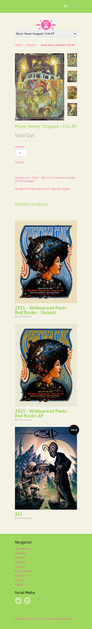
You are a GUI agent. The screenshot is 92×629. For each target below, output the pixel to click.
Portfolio (19, 584)
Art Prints (20, 557)
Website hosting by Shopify (58, 618)
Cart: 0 (73, 6)
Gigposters (21, 553)
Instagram (27, 600)
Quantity (19, 146)
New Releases (22, 548)
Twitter (18, 600)
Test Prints (20, 562)
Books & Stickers (24, 571)
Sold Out (19, 580)
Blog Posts (20, 575)
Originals (19, 566)
